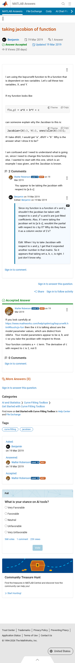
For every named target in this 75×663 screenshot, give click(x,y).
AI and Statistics (11, 402)
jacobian (26, 429)
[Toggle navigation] (3, 19)
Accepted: (11, 473)
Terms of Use (31, 635)
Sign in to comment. (16, 269)
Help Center (64, 411)
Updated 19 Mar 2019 (48, 44)
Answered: (12, 457)
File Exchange (34, 11)
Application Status (11, 635)
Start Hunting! (14, 593)
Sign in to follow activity (60, 291)
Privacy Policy (40, 630)
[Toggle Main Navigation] (70, 4)
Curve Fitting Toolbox (36, 402)
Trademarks (24, 630)
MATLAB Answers (23, 3)
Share (41, 291)
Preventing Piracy (60, 630)
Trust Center (8, 630)
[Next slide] (68, 11)
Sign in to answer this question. (55, 283)
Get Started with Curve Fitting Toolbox (23, 406)
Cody (49, 11)
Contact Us (46, 635)
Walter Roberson (22, 177)
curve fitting (10, 429)
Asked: (9, 441)
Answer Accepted (16, 44)
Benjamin (13, 39)
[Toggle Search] (63, 4)
